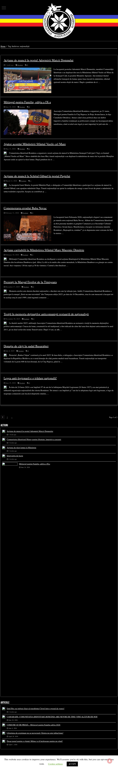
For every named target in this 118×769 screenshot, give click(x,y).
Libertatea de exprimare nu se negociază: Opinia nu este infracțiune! (35, 733)
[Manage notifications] (109, 761)
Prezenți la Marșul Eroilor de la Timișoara (30, 282)
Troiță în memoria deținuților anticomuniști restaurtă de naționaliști (46, 314)
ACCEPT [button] (72, 764)
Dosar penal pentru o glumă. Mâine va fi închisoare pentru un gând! (35, 741)
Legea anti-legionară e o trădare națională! (30, 378)
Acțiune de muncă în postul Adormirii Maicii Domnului (38, 60)
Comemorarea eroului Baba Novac (25, 208)
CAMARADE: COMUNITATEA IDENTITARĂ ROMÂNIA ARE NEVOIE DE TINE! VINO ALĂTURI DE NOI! (52, 716)
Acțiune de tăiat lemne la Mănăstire (21, 447)
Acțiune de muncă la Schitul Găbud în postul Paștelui (37, 176)
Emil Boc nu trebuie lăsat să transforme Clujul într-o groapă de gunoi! (35, 708)
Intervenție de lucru (15, 455)
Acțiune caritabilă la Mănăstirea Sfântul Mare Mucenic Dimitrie (44, 250)
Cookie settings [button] (55, 763)
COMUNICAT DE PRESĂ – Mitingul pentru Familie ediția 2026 (33, 724)
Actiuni (20, 65)
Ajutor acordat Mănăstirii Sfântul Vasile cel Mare (35, 144)
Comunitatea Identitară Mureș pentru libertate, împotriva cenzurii (34, 439)
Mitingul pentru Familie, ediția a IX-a (27, 102)
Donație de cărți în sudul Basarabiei (26, 346)
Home (3, 46)
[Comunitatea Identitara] (59, 20)
